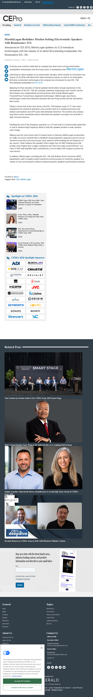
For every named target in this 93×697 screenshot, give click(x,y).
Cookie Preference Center (22, 687)
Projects (4, 618)
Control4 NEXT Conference (74, 25)
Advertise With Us (8, 637)
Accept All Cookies (22, 681)
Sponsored (5, 624)
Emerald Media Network (11, 2)
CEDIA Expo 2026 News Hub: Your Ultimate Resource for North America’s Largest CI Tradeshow (31, 202)
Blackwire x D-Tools (32, 25)
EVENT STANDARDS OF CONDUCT (60, 688)
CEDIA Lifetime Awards (52, 25)
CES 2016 (38, 83)
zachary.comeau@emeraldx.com (57, 645)
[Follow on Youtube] (91, 7)
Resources (5, 621)
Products (5, 615)
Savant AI (17, 25)
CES (17, 179)
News (7, 35)
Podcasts (5, 627)
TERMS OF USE (45, 690)
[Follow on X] (84, 7)
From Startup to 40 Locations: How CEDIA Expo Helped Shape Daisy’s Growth (31, 245)
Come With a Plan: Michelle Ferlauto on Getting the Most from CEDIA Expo (30, 216)
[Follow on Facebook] (77, 7)
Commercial (50, 612)
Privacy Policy (17, 676)
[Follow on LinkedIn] (81, 7)
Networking (50, 609)
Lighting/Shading (52, 621)
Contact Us (50, 658)
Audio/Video (50, 618)
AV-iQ (38, 2)
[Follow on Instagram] (88, 7)
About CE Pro (6, 640)
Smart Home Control (52, 615)
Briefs (4, 612)
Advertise (28, 2)
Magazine (5, 643)
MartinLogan (75, 69)
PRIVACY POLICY (57, 690)
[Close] (41, 648)
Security (49, 624)
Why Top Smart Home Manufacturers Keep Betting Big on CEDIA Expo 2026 (31, 230)
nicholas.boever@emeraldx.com (57, 654)
